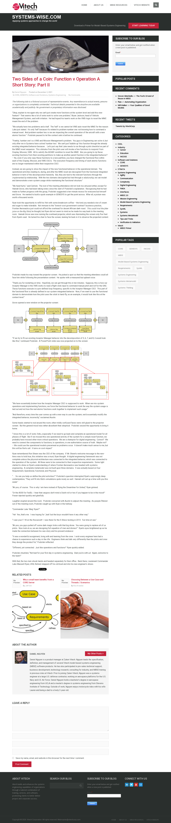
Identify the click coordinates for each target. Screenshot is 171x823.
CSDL (120, 144)
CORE (17, 95)
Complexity (125, 181)
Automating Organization (135, 102)
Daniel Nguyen (20, 92)
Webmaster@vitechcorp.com (68, 820)
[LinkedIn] (127, 785)
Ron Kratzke (78, 586)
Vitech (120, 225)
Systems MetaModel (129, 215)
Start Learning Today (143, 25)
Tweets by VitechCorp (125, 126)
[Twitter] (131, 785)
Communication (126, 178)
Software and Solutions (38, 95)
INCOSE (123, 156)
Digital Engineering (128, 185)
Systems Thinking (125, 287)
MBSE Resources (118, 5)
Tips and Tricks (126, 219)
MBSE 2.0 (124, 195)
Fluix (120, 102)
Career (123, 149)
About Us (98, 5)
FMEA (122, 188)
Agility (122, 175)
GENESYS (24, 95)
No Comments (74, 95)
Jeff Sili (28, 586)
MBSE (120, 255)
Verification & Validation (130, 222)
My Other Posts (95, 653)
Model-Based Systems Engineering (135, 202)
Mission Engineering (128, 198)
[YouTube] (136, 785)
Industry (121, 147)
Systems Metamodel (127, 281)
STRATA (121, 169)
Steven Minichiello (125, 96)
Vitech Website (142, 5)
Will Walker (122, 105)
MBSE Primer (125, 228)
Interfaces (124, 192)
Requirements (126, 205)
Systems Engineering (57, 95)
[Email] (141, 785)
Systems (124, 212)
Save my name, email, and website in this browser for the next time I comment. (50, 758)
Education (124, 153)
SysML (123, 208)
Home (84, 5)
